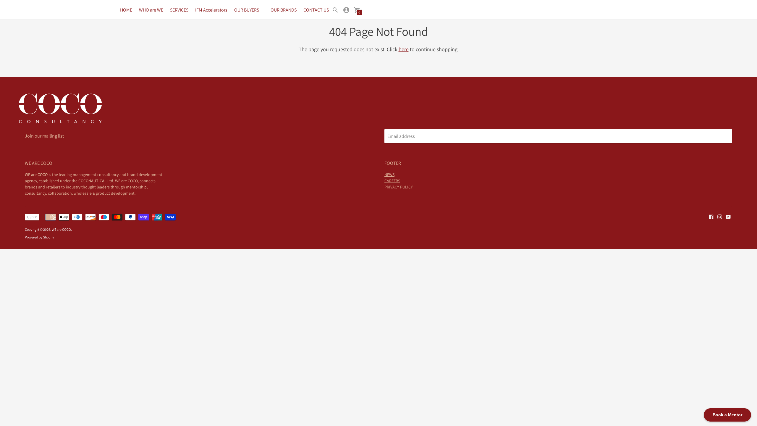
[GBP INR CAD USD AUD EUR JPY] (29, 217)
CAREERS (392, 180)
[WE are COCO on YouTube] (728, 216)
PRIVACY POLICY (398, 187)
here (404, 49)
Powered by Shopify (39, 237)
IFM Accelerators (211, 10)
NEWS (389, 174)
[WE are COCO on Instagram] (719, 216)
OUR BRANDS (284, 10)
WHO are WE (151, 10)
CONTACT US (316, 10)
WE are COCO (61, 229)
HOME (126, 10)
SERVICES (179, 10)
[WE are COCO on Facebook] (711, 216)
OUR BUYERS (246, 10)
